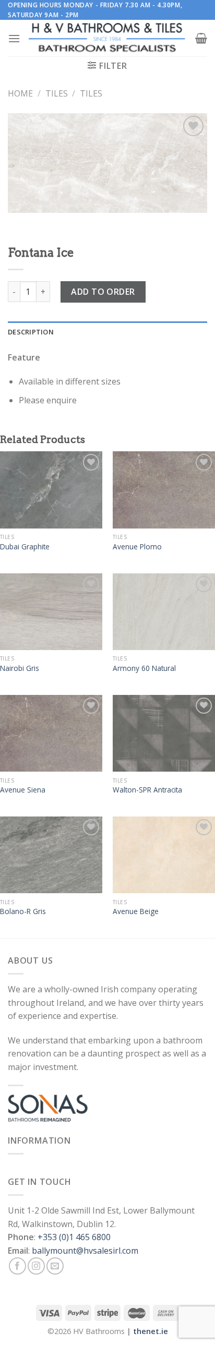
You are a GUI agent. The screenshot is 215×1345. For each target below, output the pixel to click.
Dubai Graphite (25, 546)
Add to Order (103, 291)
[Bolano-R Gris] (51, 854)
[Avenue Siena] (51, 733)
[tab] (107, 331)
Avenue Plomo (137, 546)
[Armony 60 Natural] (164, 611)
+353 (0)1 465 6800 (74, 1237)
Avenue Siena (22, 790)
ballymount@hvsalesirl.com (85, 1250)
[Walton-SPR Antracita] (164, 733)
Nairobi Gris (19, 668)
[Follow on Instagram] (36, 1266)
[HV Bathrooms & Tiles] (107, 38)
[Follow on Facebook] (17, 1266)
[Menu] (14, 38)
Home (20, 93)
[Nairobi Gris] (51, 611)
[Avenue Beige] (164, 854)
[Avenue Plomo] (164, 489)
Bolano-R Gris (23, 911)
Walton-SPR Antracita (147, 790)
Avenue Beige (136, 911)
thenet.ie (150, 1331)
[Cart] (201, 38)
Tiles (56, 93)
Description (31, 332)
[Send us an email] (55, 1266)
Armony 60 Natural (144, 668)
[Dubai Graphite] (51, 489)
